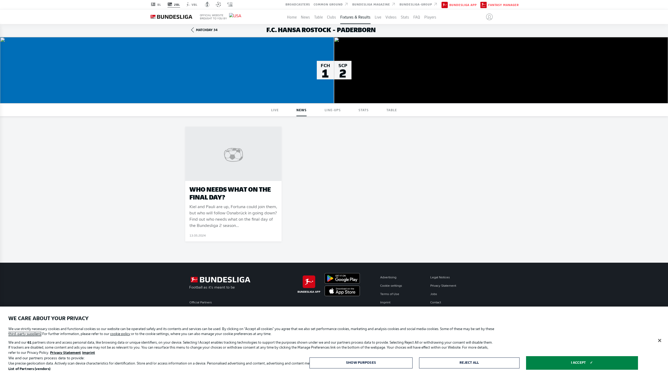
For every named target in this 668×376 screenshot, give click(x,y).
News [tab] (301, 110)
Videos (391, 17)
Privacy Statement (443, 285)
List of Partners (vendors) (29, 369)
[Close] (659, 340)
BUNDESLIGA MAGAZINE (371, 4)
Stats (405, 17)
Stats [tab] (364, 110)
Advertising (388, 277)
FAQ (416, 17)
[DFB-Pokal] (207, 4)
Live (378, 17)
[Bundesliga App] (445, 4)
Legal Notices (440, 277)
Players (430, 17)
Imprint (385, 302)
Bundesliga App (463, 5)
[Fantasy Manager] (483, 4)
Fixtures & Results (355, 17)
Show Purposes (361, 363)
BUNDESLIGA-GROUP (416, 4)
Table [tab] (391, 110)
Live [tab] (275, 110)
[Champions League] (218, 4)
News (305, 17)
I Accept (578, 363)
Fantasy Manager (503, 5)
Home (292, 17)
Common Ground (329, 4)
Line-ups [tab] (333, 110)
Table (318, 17)
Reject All (469, 363)
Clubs (331, 17)
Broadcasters (297, 4)
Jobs (433, 294)
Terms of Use (389, 294)
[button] (487, 16)
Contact (435, 302)
